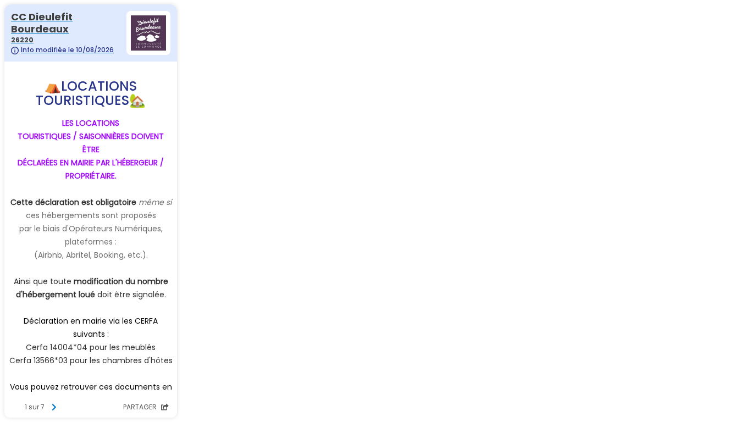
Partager (140, 407)
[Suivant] (54, 407)
